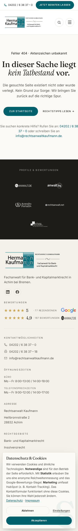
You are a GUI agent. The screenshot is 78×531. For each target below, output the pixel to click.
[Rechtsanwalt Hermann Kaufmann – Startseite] (23, 22)
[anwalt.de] (23, 185)
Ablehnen (28, 510)
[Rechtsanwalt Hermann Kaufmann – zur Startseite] (32, 260)
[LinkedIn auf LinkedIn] (8, 292)
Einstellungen (61, 510)
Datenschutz (14, 500)
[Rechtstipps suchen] (59, 22)
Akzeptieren (39, 520)
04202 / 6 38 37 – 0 (22, 345)
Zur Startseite (21, 111)
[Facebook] (17, 292)
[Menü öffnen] (69, 22)
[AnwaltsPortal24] (23, 204)
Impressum (32, 500)
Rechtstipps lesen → (58, 111)
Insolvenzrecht (14, 447)
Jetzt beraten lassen (54, 4)
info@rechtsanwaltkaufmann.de (39, 136)
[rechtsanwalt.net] (54, 204)
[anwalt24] (54, 185)
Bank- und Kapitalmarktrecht (24, 441)
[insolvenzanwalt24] (39, 224)
